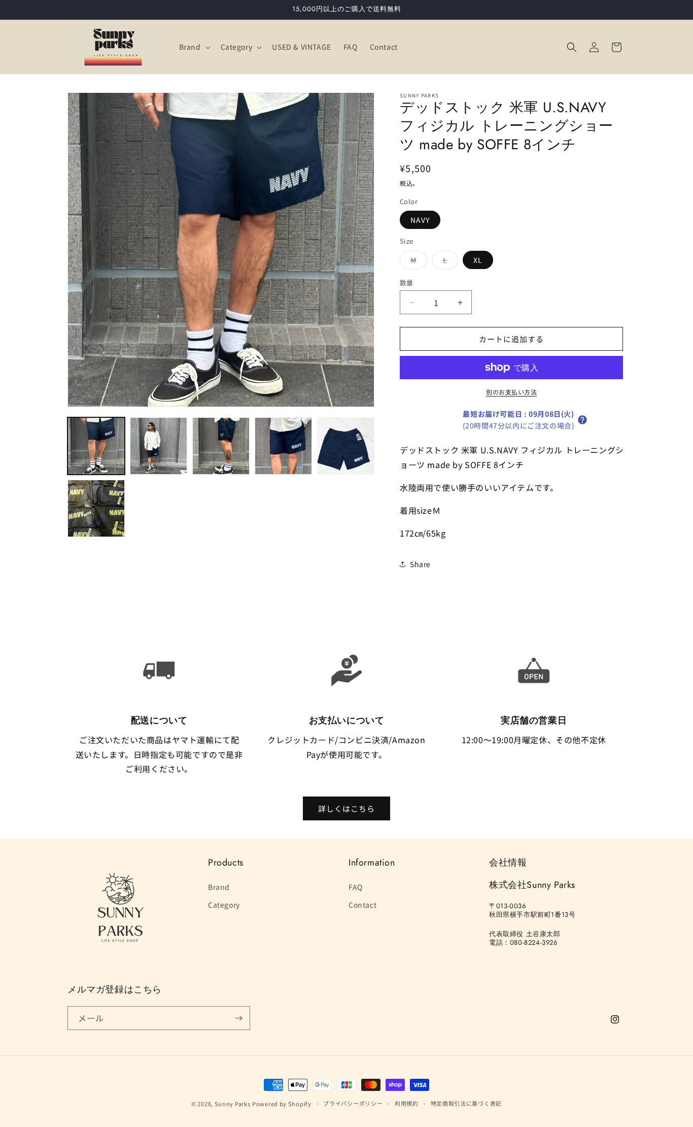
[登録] (238, 1018)
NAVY (420, 220)
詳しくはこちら (346, 808)
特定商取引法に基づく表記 (466, 1103)
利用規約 (407, 1103)
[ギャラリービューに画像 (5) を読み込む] (345, 446)
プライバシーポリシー (353, 1103)
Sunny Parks (233, 1104)
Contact (362, 905)
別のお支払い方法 (511, 391)
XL (477, 260)
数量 (406, 282)
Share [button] (420, 564)
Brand (219, 887)
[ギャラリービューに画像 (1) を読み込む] (96, 446)
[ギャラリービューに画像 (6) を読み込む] (96, 508)
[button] (194, 46)
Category (224, 905)
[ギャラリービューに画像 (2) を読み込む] (158, 446)
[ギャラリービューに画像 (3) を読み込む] (221, 446)
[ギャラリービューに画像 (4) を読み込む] (283, 446)
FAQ (356, 887)
